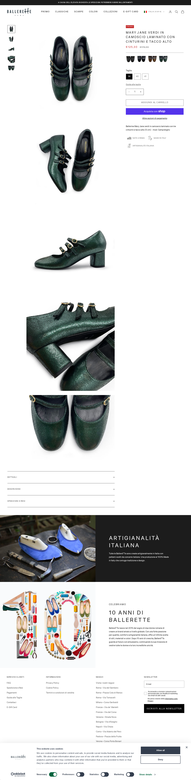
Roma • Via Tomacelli (105, 697)
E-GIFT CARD (130, 11)
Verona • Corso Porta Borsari (109, 741)
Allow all (160, 750)
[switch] (80, 774)
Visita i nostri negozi (105, 683)
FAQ (9, 683)
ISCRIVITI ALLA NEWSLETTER (164, 708)
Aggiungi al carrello (154, 102)
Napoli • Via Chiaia (104, 726)
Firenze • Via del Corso (106, 712)
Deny (160, 759)
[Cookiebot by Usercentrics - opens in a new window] (18, 774)
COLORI (93, 11)
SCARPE (79, 11)
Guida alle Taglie (14, 697)
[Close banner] (187, 747)
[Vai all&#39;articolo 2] (11, 39)
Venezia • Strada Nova (106, 717)
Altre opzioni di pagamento (154, 118)
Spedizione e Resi (15, 687)
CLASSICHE (62, 11)
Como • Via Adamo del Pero (108, 731)
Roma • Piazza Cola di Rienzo (109, 692)
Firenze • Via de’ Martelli (107, 707)
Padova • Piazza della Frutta (109, 736)
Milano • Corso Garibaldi (107, 702)
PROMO (45, 11)
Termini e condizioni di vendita (60, 692)
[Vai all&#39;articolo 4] (11, 59)
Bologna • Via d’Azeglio (106, 721)
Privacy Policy (52, 683)
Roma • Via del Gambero (107, 687)
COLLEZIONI (111, 11)
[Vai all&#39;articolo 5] (11, 68)
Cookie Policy (52, 687)
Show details (145, 774)
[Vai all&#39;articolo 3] (11, 49)
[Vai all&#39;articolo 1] (11, 29)
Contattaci (11, 702)
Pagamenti (12, 692)
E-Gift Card (12, 707)
